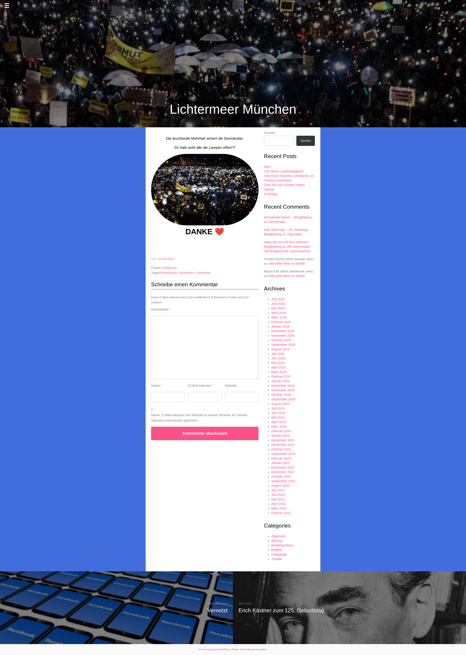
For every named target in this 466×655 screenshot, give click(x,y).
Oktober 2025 (281, 340)
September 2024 (283, 399)
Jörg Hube (294, 234)
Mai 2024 (278, 417)
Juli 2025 (277, 354)
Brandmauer (169, 272)
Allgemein (170, 267)
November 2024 (283, 390)
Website (231, 385)
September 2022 (283, 481)
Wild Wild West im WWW (286, 263)
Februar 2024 (281, 431)
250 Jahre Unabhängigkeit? (284, 171)
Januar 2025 (280, 381)
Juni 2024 (278, 413)
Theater (277, 559)
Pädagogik (279, 554)
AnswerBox (261, 649)
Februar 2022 (281, 513)
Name (156, 385)
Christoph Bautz (165, 259)
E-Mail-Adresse (200, 385)
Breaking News (282, 545)
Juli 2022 (277, 490)
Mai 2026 (278, 308)
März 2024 (279, 426)
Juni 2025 (278, 358)
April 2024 (278, 422)
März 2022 (279, 508)
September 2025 (283, 345)
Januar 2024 (280, 435)
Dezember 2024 (283, 385)
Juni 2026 (278, 304)
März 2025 (279, 372)
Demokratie (186, 272)
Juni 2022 (278, 495)
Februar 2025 (281, 376)
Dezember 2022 (283, 467)
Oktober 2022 (281, 476)
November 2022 (283, 472)
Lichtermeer (202, 272)
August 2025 (280, 349)
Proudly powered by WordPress (215, 649)
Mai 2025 (278, 363)
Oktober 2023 (281, 449)
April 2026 (278, 313)
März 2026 (279, 317)
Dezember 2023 (283, 440)
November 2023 (283, 445)
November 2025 (283, 335)
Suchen (269, 133)
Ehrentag (270, 194)
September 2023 (283, 454)
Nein (267, 167)
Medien (276, 550)
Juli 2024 (277, 408)
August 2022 (280, 485)
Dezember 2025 (283, 331)
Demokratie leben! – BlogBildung (288, 217)
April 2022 (278, 504)
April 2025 (278, 367)
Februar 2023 (281, 458)
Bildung (276, 541)
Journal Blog (246, 649)
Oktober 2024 (281, 395)
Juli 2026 (277, 299)
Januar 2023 (280, 463)
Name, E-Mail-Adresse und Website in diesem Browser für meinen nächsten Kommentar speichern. (199, 418)
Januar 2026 (280, 326)
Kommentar (160, 309)
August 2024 (280, 404)
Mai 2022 (278, 499)
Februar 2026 (281, 322)
